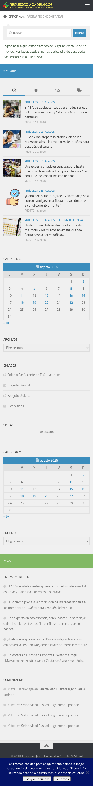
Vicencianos (15, 406)
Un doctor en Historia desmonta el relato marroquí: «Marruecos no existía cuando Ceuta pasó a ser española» (53, 230)
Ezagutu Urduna (18, 396)
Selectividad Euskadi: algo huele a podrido (50, 705)
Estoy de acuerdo (36, 779)
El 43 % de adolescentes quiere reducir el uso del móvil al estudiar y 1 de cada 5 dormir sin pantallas (56, 112)
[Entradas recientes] (14, 91)
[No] (87, 772)
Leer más (62, 779)
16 (83, 295)
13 (46, 295)
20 (46, 302)
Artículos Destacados (40, 102)
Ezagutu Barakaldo (20, 385)
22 (71, 302)
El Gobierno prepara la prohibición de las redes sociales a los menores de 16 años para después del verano (57, 142)
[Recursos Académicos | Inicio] (36, 5)
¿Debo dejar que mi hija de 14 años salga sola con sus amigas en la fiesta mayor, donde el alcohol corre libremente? (57, 200)
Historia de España (70, 220)
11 (22, 295)
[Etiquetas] (79, 91)
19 (34, 302)
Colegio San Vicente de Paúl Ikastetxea (34, 375)
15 (71, 295)
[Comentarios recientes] (57, 91)
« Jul (6, 323)
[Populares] (36, 91)
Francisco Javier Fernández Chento (46, 756)
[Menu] (87, 5)
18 (22, 302)
